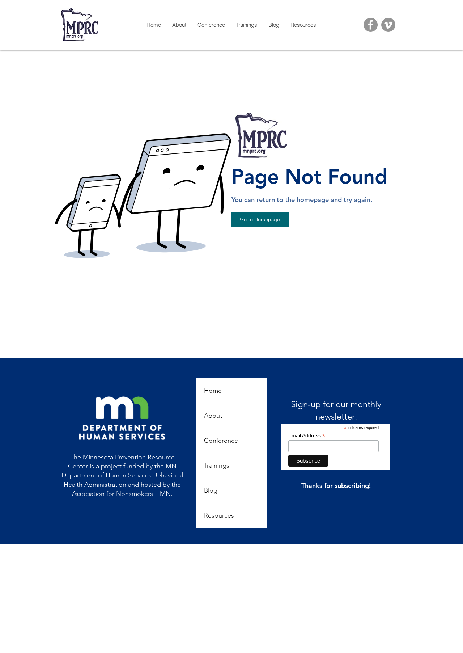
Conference (221, 441)
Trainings (216, 465)
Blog (210, 490)
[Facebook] (371, 25)
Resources (219, 515)
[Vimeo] (388, 25)
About (213, 416)
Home (213, 391)
